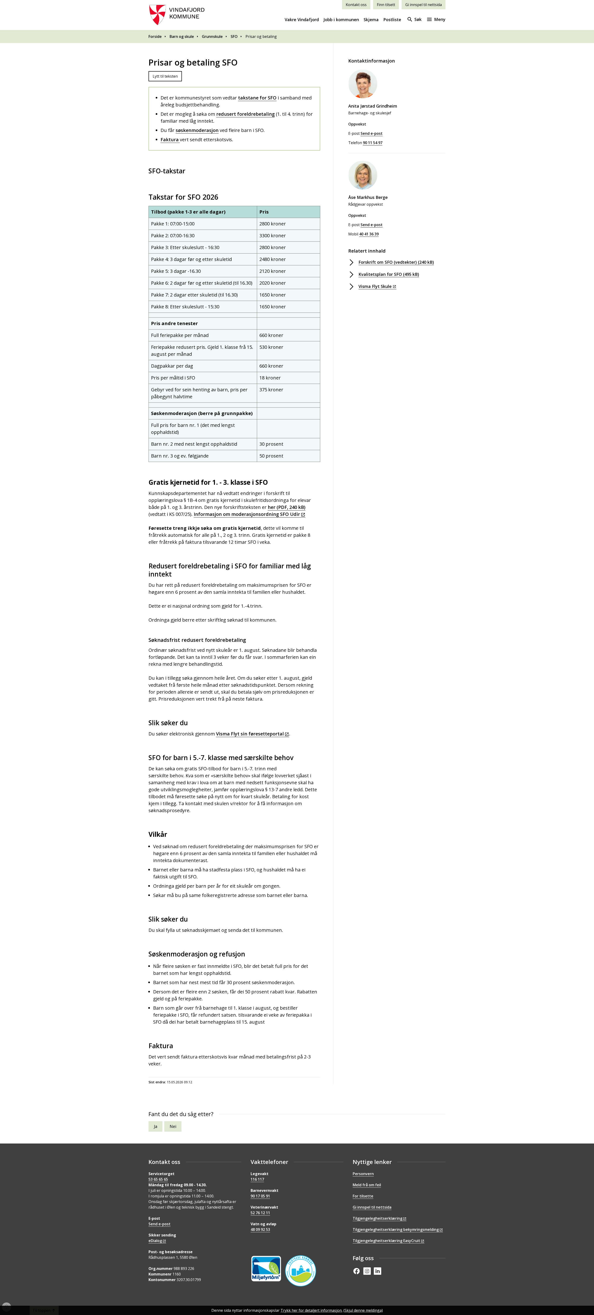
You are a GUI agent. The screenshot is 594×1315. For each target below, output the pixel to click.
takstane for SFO (257, 98)
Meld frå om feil (367, 1184)
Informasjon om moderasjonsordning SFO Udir (247, 514)
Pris (264, 212)
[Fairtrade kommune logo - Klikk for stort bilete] (300, 1270)
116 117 (257, 1179)
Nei (173, 1126)
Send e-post (159, 1223)
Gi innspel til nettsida (423, 4)
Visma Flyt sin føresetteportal (250, 734)
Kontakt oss (356, 4)
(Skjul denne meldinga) (363, 1310)
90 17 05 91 (260, 1196)
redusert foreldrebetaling (245, 114)
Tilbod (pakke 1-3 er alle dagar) (188, 212)
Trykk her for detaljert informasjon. (311, 1310)
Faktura (170, 139)
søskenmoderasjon (197, 130)
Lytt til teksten (165, 76)
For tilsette (363, 1196)
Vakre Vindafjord (302, 19)
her (286, 507)
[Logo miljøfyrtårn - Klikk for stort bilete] (266, 1268)
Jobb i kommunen (341, 19)
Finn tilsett (386, 4)
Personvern (363, 1173)
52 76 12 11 (260, 1212)
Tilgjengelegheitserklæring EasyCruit (386, 1240)
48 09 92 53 (260, 1229)
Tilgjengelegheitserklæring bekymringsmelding (396, 1229)
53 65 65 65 (158, 1179)
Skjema (371, 19)
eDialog (155, 1240)
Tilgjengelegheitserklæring (377, 1218)
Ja (155, 1126)
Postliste (392, 19)
